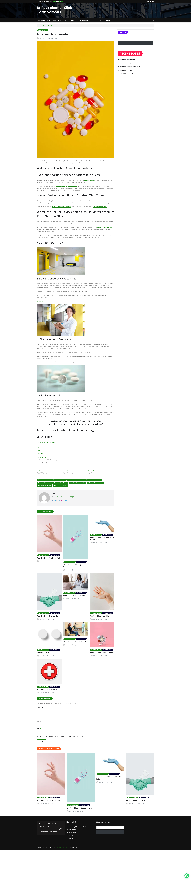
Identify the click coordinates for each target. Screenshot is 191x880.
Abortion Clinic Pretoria (61, 482)
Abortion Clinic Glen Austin (47, 615)
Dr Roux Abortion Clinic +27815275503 (54, 9)
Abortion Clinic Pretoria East (44, 470)
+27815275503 (42, 457)
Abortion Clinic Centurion (77, 480)
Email (39, 728)
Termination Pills (86, 20)
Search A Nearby (103, 822)
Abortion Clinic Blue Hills (99, 615)
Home (39, 26)
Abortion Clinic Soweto (49, 26)
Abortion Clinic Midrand (45, 482)
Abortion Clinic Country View (74, 595)
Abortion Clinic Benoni (45, 480)
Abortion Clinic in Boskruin (47, 689)
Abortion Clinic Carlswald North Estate (102, 538)
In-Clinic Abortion (71, 20)
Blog (39, 450)
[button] (186, 875)
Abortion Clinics (43, 652)
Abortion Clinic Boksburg (61, 480)
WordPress (58, 847)
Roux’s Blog (99, 20)
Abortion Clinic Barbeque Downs (73, 566)
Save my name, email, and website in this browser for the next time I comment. (61, 736)
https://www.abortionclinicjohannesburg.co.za (70, 497)
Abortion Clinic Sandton (45, 485)
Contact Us (109, 20)
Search (122, 32)
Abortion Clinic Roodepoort (96, 482)
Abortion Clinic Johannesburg (46, 442)
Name (39, 721)
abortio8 (42, 38)
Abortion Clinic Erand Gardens (101, 652)
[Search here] (153, 20)
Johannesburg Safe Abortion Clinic (50, 20)
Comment (40, 707)
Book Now (40, 301)
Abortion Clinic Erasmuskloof (74, 641)
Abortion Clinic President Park (48, 558)
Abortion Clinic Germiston (94, 480)
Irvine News (65, 847)
